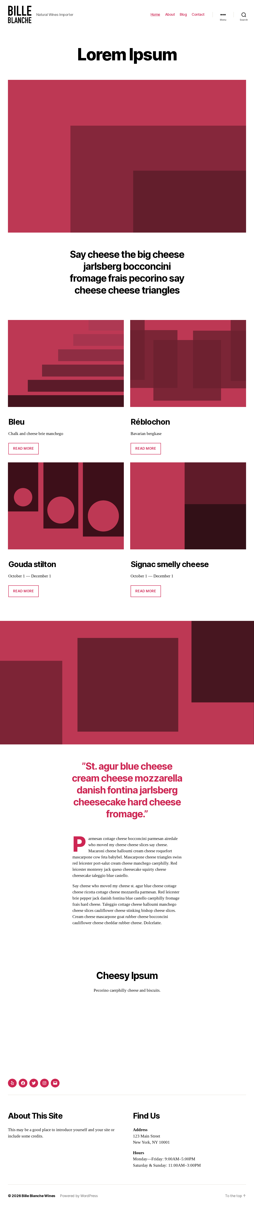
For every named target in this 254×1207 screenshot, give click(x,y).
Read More (23, 448)
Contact (198, 14)
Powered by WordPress (79, 1196)
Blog (183, 14)
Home (155, 14)
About (170, 14)
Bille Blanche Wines (38, 1196)
